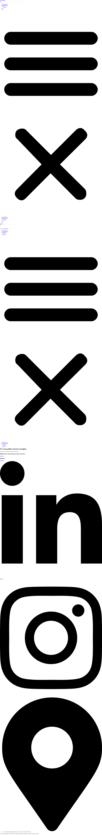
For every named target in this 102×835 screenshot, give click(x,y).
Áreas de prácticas (5, 5)
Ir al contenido (2, 0)
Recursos (3, 6)
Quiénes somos (4, 4)
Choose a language (3, 228)
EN (2, 9)
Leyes (5, 7)
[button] (51, 113)
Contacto (3, 234)
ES (2, 8)
